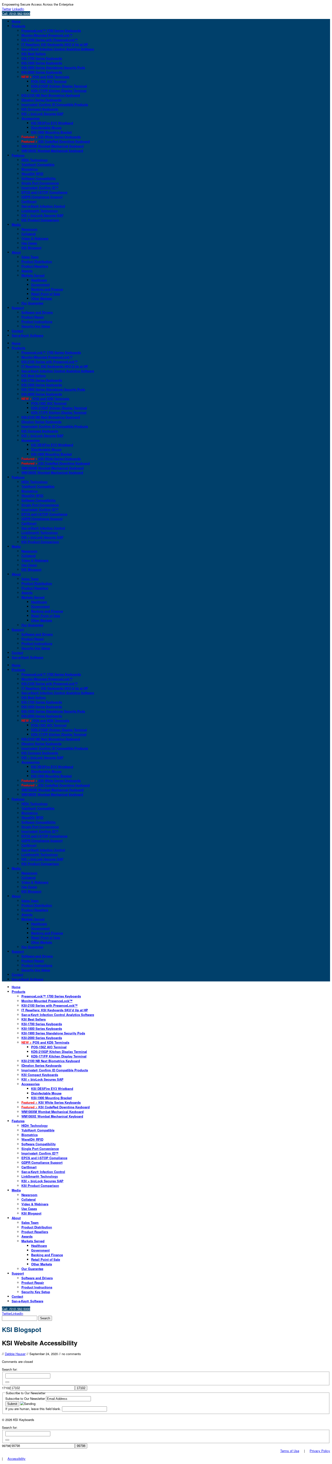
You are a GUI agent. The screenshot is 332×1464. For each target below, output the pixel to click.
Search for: (9, 1369)
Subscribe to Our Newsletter (25, 1398)
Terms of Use (289, 1450)
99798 (6, 1445)
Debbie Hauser (15, 1353)
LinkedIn (18, 9)
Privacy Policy (320, 1450)
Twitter (6, 9)
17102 (6, 1387)
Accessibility (17, 1458)
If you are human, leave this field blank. (33, 1408)
